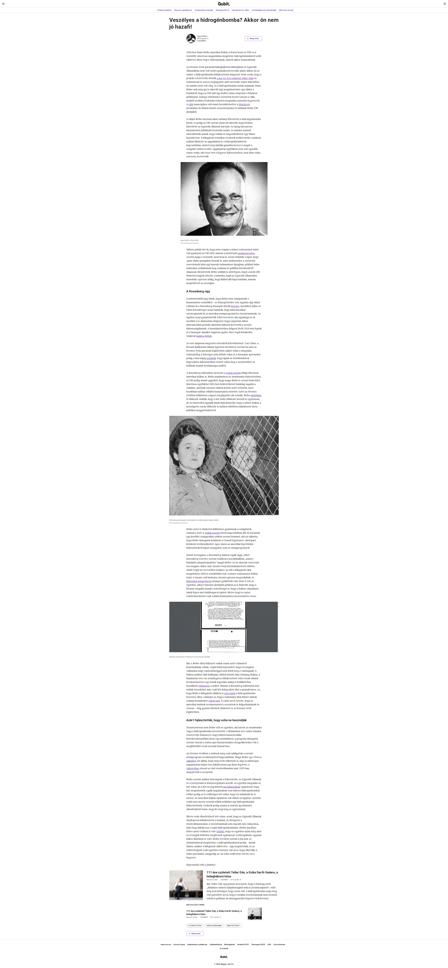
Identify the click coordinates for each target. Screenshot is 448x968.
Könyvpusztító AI (222, 10)
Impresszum (166, 944)
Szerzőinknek (279, 944)
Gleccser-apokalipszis (183, 10)
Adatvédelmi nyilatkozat (197, 944)
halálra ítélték (204, 336)
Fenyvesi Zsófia (212, 880)
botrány (235, 306)
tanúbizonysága (246, 253)
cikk (191, 104)
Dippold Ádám (202, 36)
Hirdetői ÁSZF (243, 944)
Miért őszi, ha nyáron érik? (289, 10)
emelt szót (214, 700)
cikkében (191, 760)
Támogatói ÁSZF (258, 944)
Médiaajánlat (229, 944)
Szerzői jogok (179, 944)
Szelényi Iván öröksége (204, 10)
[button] (194, 925)
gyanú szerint (233, 372)
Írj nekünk (224, 948)
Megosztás (254, 38)
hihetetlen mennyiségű (199, 581)
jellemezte (204, 685)
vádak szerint (212, 532)
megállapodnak (231, 786)
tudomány (201, 41)
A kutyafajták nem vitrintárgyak (264, 10)
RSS (269, 944)
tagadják (211, 358)
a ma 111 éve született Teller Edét (235, 78)
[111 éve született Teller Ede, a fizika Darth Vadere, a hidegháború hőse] (186, 885)
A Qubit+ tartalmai (164, 10)
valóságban (192, 768)
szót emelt (229, 693)
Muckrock (244, 104)
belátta (220, 831)
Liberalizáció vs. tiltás (240, 10)
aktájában (256, 395)
